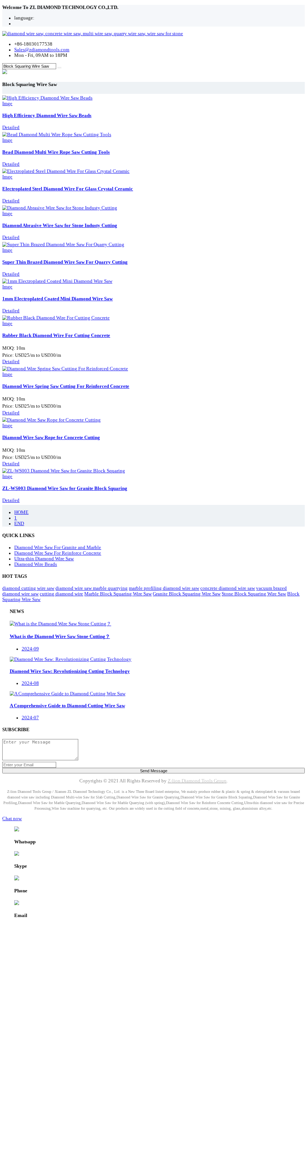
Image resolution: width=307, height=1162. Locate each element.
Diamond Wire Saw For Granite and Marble (57, 547)
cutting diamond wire (61, 594)
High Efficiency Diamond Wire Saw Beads (46, 115)
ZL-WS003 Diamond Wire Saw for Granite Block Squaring (64, 488)
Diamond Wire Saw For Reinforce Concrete (57, 553)
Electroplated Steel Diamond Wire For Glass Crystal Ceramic (67, 188)
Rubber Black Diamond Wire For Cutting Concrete (56, 335)
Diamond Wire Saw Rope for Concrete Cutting (51, 437)
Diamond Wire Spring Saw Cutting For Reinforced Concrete (65, 386)
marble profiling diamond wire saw (164, 588)
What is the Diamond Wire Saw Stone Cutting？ (60, 636)
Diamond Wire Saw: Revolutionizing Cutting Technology (70, 671)
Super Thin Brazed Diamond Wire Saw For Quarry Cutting (65, 262)
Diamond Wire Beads (35, 564)
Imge (7, 103)
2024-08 (30, 683)
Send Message (153, 771)
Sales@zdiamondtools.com (41, 49)
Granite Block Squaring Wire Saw (187, 594)
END (19, 523)
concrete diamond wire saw (227, 588)
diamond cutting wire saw (28, 588)
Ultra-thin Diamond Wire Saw (44, 558)
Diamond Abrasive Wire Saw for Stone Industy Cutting (59, 225)
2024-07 (30, 717)
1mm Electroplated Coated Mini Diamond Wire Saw (57, 298)
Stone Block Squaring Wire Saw (254, 594)
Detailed (10, 127)
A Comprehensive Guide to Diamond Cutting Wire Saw (67, 705)
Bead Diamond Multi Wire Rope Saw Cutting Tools (56, 152)
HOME (21, 512)
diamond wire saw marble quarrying (91, 588)
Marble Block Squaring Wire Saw (118, 594)
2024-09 (30, 648)
